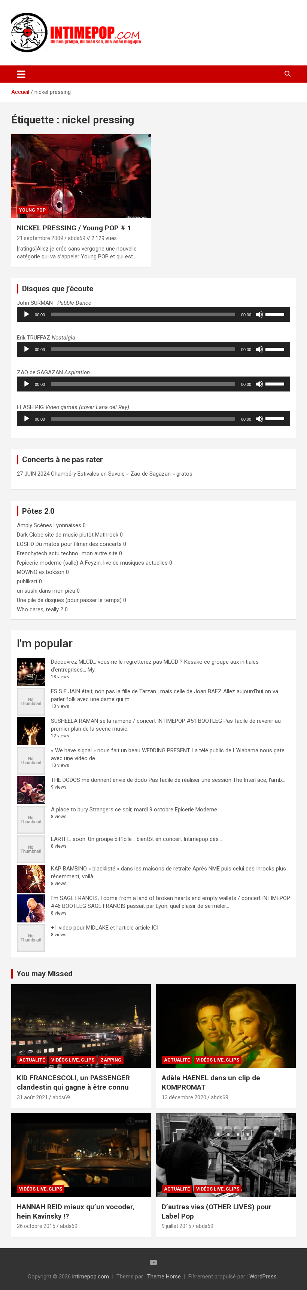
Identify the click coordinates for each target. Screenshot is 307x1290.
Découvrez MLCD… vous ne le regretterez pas (106, 661)
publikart (27, 581)
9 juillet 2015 (176, 1226)
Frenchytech (32, 553)
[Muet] (259, 314)
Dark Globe (30, 534)
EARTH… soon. (68, 839)
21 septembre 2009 (40, 238)
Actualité (32, 1060)
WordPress (263, 1276)
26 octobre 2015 (36, 1226)
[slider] (275, 313)
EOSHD (25, 544)
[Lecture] (26, 314)
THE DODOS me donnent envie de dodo (99, 780)
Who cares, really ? (40, 609)
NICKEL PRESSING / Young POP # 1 (74, 228)
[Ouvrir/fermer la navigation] (21, 74)
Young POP (32, 210)
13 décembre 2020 (184, 1097)
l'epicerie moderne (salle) (47, 562)
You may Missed (44, 973)
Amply (24, 525)
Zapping (111, 1060)
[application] (153, 314)
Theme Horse (164, 1276)
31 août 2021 (32, 1097)
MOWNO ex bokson (40, 572)
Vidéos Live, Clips (72, 1060)
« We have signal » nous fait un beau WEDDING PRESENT (120, 750)
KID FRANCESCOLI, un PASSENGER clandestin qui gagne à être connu (73, 1082)
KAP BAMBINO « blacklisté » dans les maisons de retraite (121, 868)
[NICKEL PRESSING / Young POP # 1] (81, 176)
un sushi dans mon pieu (46, 590)
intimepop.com (90, 1276)
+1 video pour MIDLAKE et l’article (92, 927)
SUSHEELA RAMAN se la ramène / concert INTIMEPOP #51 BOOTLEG (136, 721)
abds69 (76, 238)
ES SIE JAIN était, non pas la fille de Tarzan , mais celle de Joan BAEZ (136, 691)
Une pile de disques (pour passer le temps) (69, 600)
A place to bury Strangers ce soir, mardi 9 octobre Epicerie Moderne (134, 809)
